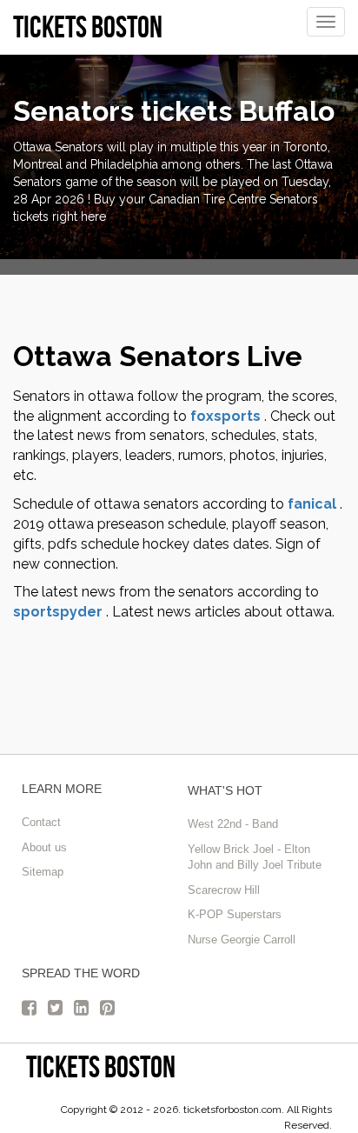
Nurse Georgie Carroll (241, 939)
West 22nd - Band (233, 823)
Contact (41, 822)
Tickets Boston (101, 1066)
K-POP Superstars (235, 914)
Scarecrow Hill (224, 889)
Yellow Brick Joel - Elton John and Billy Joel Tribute (255, 857)
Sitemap (42, 871)
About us (44, 847)
